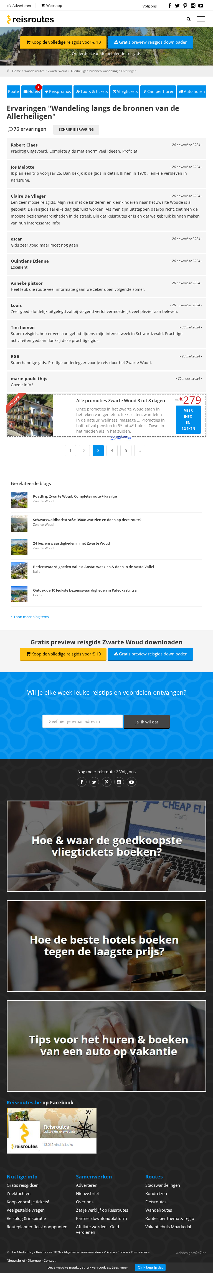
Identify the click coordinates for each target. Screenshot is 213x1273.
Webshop (53, 5)
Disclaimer (139, 1252)
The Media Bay (21, 1252)
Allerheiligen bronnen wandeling (94, 71)
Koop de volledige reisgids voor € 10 (66, 42)
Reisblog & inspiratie (26, 1218)
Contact (49, 1260)
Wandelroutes (34, 71)
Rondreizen (156, 1193)
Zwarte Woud (57, 71)
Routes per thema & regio (169, 1218)
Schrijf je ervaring (76, 129)
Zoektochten (19, 1193)
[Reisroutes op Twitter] (177, 6)
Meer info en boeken (188, 419)
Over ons (84, 1201)
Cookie (123, 1252)
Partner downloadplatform (101, 1218)
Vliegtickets (127, 91)
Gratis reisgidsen (23, 1185)
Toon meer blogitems (31, 616)
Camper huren (160, 91)
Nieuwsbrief (87, 1193)
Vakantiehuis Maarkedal (168, 1226)
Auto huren (194, 91)
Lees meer (120, 1267)
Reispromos (60, 91)
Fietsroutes (155, 1201)
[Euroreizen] (120, 437)
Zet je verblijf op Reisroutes (102, 1210)
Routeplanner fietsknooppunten (37, 1226)
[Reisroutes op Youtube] (200, 6)
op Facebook (40, 1102)
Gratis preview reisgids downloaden (153, 42)
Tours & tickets (94, 91)
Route (13, 91)
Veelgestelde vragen (26, 1210)
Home (16, 71)
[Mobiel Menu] (201, 20)
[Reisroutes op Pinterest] (185, 6)
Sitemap (34, 1260)
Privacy (109, 1252)
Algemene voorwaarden (82, 1252)
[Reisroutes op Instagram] (193, 6)
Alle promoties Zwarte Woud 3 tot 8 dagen (120, 401)
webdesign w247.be (191, 1252)
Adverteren (21, 5)
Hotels (34, 89)
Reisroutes (30, 19)
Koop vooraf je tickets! (28, 1201)
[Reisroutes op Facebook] (169, 6)
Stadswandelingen (162, 1185)
